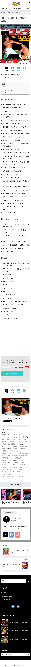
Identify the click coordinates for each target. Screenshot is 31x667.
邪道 (11, 448)
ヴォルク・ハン (7, 467)
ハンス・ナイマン (8, 455)
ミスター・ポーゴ (21, 460)
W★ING (16, 462)
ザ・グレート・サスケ (21, 439)
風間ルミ (12, 451)
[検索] (28, 581)
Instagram (17, 537)
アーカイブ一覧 (17, 8)
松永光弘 (10, 439)
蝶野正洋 (5, 451)
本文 (6, 92)
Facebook (11, 537)
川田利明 (24, 437)
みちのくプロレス (19, 467)
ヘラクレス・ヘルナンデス (10, 476)
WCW (21, 476)
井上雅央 (17, 458)
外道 (11, 458)
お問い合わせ (25, 8)
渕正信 (13, 444)
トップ (4, 592)
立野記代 (19, 472)
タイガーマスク (21, 451)
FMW (4, 439)
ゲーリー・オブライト (9, 472)
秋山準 (16, 448)
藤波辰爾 (24, 455)
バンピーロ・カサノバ (9, 441)
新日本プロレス (7, 474)
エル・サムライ (7, 446)
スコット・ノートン (15, 453)
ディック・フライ (15, 435)
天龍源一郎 (6, 444)
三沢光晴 (5, 458)
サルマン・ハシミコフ (9, 469)
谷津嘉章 (19, 469)
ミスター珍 (17, 437)
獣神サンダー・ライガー (9, 465)
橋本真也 (16, 446)
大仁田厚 (21, 465)
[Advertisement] (15, 337)
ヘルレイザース (7, 462)
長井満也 (23, 446)
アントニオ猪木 (7, 437)
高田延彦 (5, 435)
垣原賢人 (25, 453)
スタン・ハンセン (22, 441)
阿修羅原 (5, 453)
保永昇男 (17, 455)
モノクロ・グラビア (10, 91)
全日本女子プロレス (8, 460)
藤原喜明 (23, 448)
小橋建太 (19, 444)
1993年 (11, 429)
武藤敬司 (5, 448)
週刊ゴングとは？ (6, 8)
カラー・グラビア (9, 89)
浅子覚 (22, 462)
